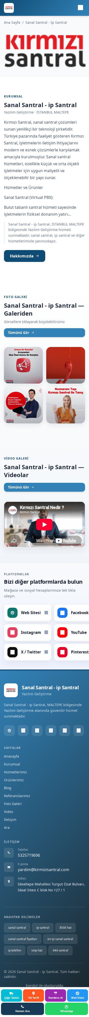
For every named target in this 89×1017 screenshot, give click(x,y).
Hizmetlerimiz (15, 772)
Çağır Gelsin (11, 997)
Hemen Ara (22, 1011)
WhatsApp (66, 1011)
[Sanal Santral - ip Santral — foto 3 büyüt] (23, 405)
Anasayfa (11, 756)
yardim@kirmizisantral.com (43, 869)
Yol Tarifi (33, 997)
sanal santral (17, 927)
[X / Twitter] (64, 730)
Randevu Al (55, 997)
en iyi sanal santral (60, 939)
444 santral (60, 950)
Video (8, 811)
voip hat (36, 950)
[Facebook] (23, 730)
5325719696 (29, 855)
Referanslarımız (17, 795)
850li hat (65, 927)
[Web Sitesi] (9, 730)
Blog (7, 788)
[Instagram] (37, 730)
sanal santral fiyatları (22, 939)
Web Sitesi (77, 997)
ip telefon (14, 950)
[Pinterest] (78, 730)
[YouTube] (50, 730)
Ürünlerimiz (14, 780)
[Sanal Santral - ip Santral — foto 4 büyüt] (65, 405)
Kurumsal (12, 764)
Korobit (32, 985)
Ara (7, 827)
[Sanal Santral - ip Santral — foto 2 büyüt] (65, 365)
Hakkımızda (22, 256)
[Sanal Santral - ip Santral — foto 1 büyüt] (23, 365)
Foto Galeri (13, 803)
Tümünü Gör (18, 332)
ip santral (42, 927)
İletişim (10, 819)
